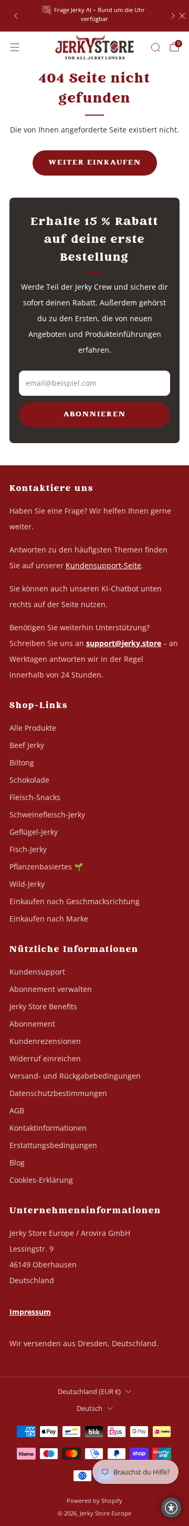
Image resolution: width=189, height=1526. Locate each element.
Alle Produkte (32, 728)
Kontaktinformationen (48, 1128)
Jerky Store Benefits (43, 1006)
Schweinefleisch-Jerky (47, 815)
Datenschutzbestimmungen (58, 1093)
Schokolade (29, 780)
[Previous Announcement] (15, 15)
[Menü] (14, 47)
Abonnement (32, 1024)
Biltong (21, 762)
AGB (16, 1110)
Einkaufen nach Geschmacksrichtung (74, 901)
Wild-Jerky (27, 884)
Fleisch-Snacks (34, 797)
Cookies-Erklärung (41, 1180)
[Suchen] (155, 47)
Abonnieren (95, 415)
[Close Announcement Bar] (182, 16)
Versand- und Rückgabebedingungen (75, 1076)
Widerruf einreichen (45, 1058)
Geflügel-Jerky (33, 832)
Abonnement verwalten (50, 989)
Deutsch (89, 1408)
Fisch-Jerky (28, 849)
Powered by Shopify (94, 1500)
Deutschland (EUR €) (89, 1391)
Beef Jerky (26, 745)
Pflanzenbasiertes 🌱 (46, 867)
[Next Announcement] (173, 15)
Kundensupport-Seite (103, 565)
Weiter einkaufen (94, 163)
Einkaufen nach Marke (48, 919)
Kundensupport (37, 972)
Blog (17, 1162)
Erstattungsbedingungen (53, 1145)
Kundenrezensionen (45, 1041)
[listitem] (94, 16)
